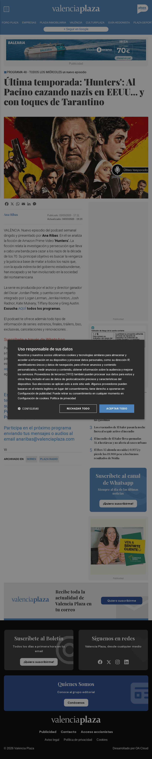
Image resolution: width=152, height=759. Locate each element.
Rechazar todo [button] (78, 408)
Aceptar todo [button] (116, 408)
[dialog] (76, 379)
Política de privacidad (63, 398)
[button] (28, 408)
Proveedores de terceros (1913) (53, 374)
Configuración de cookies (33, 398)
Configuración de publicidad (34, 393)
